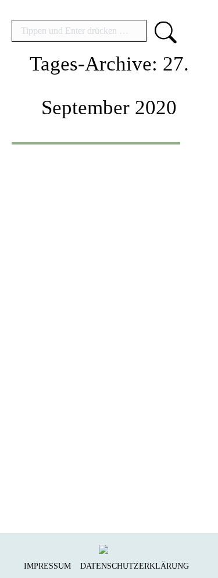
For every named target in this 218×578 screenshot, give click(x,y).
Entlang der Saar (104, 340)
